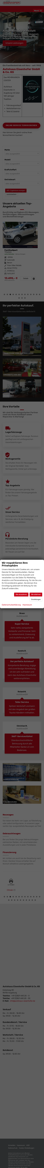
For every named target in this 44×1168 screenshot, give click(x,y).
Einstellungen (36, 599)
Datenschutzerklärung (11, 605)
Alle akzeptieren (21, 594)
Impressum (27, 605)
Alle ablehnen (36, 594)
